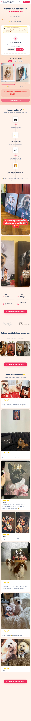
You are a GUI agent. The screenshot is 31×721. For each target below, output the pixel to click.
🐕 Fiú (15, 61)
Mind (10, 61)
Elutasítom (19, 1)
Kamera (12, 49)
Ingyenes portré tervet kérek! (16, 311)
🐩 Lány (20, 61)
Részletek (10, 2)
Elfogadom (26, 1)
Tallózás (20, 49)
